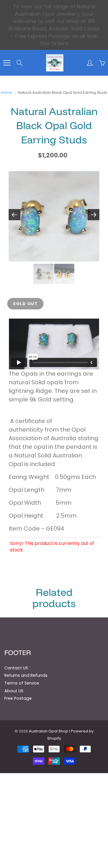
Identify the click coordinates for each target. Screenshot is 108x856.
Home (6, 92)
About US (13, 691)
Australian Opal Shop (48, 731)
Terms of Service (21, 683)
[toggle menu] (7, 63)
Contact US (16, 668)
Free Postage (18, 698)
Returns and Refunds (26, 675)
